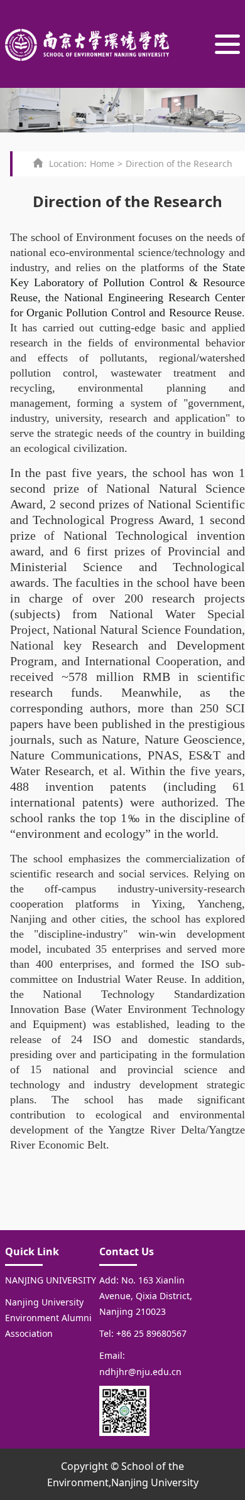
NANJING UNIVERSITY (50, 1280)
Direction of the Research (179, 163)
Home (102, 163)
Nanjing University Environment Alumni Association (48, 1317)
